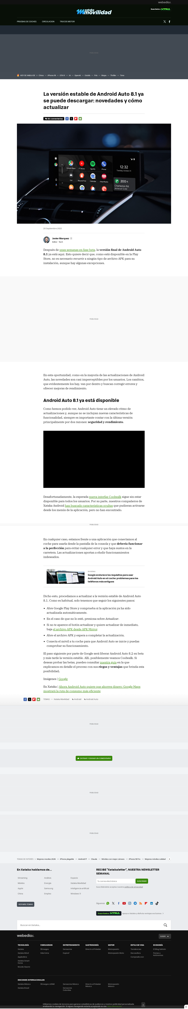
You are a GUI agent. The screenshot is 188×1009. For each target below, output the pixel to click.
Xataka (21, 949)
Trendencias (136, 949)
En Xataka (91, 571)
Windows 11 (76, 893)
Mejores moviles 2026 (46, 859)
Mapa (103, 75)
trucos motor (67, 21)
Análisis (47, 877)
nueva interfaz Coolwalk (105, 497)
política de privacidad (133, 887)
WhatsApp (108, 903)
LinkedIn (151, 903)
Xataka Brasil (23, 988)
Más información (114, 1006)
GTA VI (62, 75)
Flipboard (75, 118)
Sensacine (67, 949)
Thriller (113, 75)
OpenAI (78, 75)
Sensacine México (71, 984)
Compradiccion (137, 956)
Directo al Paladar (93, 949)
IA (70, 75)
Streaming (22, 877)
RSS (140, 903)
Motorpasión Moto (116, 953)
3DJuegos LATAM (47, 984)
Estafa (87, 75)
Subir (163, 936)
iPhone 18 (52, 75)
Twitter (164, 21)
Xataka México (24, 984)
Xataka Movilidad (94, 11)
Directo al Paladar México (93, 985)
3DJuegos (44, 949)
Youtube (124, 903)
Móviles (21, 883)
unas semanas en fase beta (77, 250)
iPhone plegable (67, 859)
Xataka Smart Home (23, 961)
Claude (94, 859)
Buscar (165, 925)
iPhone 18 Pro (135, 859)
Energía (47, 883)
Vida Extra (44, 953)
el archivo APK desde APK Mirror (75, 629)
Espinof (66, 953)
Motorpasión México (113, 985)
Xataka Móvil (23, 953)
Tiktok (157, 903)
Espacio (74, 877)
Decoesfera (136, 953)
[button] (62, 238)
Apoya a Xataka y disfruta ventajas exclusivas (141, 913)
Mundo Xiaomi (24, 966)
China (41, 75)
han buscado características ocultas (89, 505)
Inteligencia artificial (80, 888)
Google (63, 679)
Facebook (169, 21)
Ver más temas (25, 904)
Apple (20, 888)
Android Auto (92, 699)
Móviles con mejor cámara (113, 859)
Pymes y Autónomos (158, 954)
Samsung (48, 888)
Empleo (47, 893)
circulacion (48, 21)
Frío (95, 75)
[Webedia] (164, 2)
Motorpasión (113, 949)
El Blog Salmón (159, 949)
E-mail (80, 118)
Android (77, 699)
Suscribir (142, 881)
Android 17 (82, 859)
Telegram (135, 903)
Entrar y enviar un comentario (95, 758)
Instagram (129, 903)
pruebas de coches (26, 21)
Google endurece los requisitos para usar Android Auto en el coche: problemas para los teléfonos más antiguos (113, 578)
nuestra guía (108, 662)
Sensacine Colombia (67, 989)
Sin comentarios (55, 118)
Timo (122, 75)
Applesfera (22, 956)
